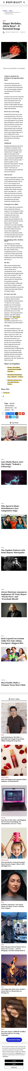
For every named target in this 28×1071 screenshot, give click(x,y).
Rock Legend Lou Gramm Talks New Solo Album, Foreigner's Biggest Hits (12, 640)
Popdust (5, 10)
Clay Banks (12, 68)
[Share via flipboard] (7, 417)
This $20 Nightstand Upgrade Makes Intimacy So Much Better (14, 780)
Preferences (14, 1067)
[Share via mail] (17, 417)
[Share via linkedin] (10, 417)
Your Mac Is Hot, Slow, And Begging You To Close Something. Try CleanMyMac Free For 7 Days (13, 822)
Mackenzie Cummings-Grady (12, 32)
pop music (7, 409)
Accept (14, 1060)
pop (15, 407)
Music (11, 10)
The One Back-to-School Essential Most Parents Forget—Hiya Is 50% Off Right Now (13, 864)
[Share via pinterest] (23, 413)
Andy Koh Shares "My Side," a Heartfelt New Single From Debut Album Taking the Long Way (12, 739)
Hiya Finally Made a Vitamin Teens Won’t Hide (13, 683)
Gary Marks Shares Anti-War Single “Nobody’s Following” (12, 464)
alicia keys (12, 403)
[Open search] (24, 2)
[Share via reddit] (20, 413)
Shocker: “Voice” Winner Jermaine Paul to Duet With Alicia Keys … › (14, 369)
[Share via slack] (13, 417)
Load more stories (14, 1040)
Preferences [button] (5, 1056)
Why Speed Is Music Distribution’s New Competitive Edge (10, 508)
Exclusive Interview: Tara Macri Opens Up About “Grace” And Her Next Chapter (12, 906)
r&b (12, 409)
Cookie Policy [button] (18, 1053)
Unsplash (22, 68)
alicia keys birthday (9, 405)
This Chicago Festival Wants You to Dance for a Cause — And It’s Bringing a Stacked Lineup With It (13, 948)
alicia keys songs (9, 407)
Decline (14, 1064)
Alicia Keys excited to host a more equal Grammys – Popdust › (14, 382)
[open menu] (4, 2)
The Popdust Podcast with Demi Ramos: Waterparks (13, 551)
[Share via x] (16, 413)
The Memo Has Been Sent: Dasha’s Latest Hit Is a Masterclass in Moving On (13, 991)
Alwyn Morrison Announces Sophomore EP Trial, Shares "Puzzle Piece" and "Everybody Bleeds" (14, 595)
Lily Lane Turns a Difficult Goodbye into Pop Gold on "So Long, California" (13, 1033)
